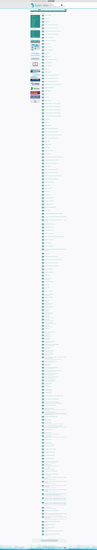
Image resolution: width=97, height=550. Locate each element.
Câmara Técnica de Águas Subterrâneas (35, 19)
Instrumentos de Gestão (56, 11)
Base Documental (62, 11)
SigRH (32, 11)
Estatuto (33, 23)
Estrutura (33, 24)
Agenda (33, 15)
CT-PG (33, 33)
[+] (50, 295)
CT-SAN (33, 35)
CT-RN (33, 34)
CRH (44, 11)
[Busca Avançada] (43, 9)
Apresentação (34, 16)
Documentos (33, 22)
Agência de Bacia (36, 11)
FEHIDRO (50, 11)
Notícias (33, 25)
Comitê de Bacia (41, 11)
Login (65, 9)
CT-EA (33, 32)
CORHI (47, 11)
